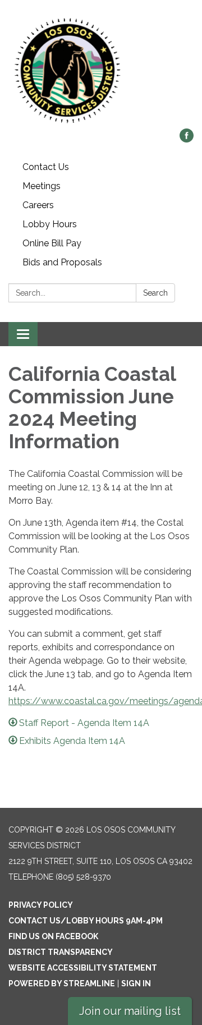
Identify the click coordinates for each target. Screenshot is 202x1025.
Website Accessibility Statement (82, 967)
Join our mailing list (130, 1011)
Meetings (41, 186)
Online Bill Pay (51, 243)
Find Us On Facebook (53, 936)
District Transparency (60, 952)
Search (155, 292)
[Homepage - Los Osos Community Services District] (101, 69)
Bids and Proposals (62, 262)
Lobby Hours (49, 224)
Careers (38, 205)
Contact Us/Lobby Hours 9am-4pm (85, 920)
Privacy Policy (40, 904)
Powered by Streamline (61, 983)
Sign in (136, 983)
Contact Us (45, 167)
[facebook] (187, 139)
